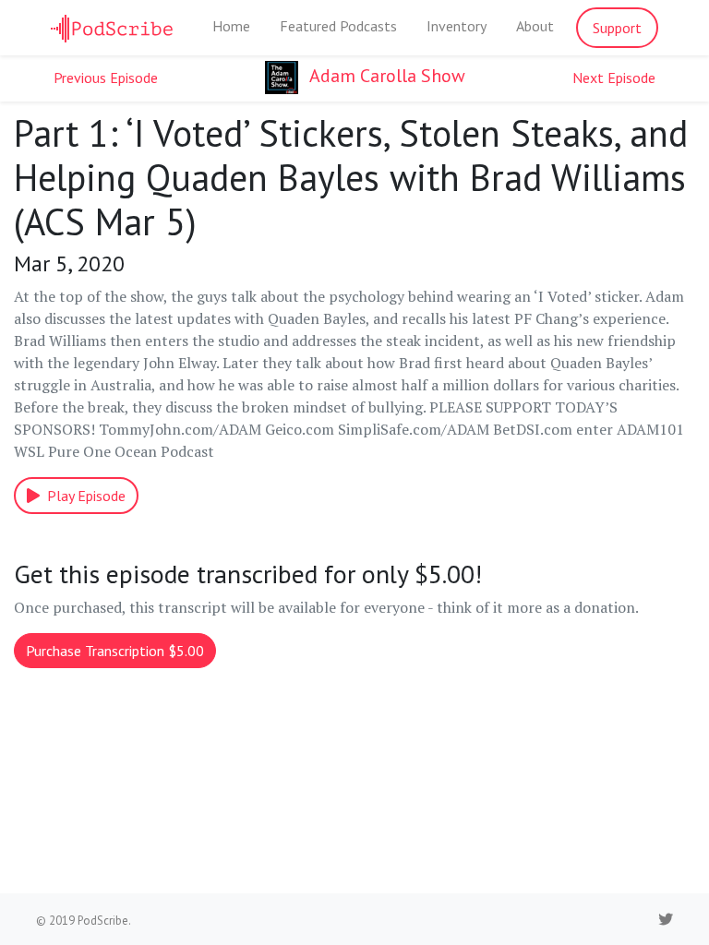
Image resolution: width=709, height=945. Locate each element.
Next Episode (613, 77)
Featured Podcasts (338, 26)
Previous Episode (106, 77)
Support (617, 27)
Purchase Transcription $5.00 (115, 650)
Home (231, 26)
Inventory (457, 26)
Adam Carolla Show (385, 76)
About (535, 26)
